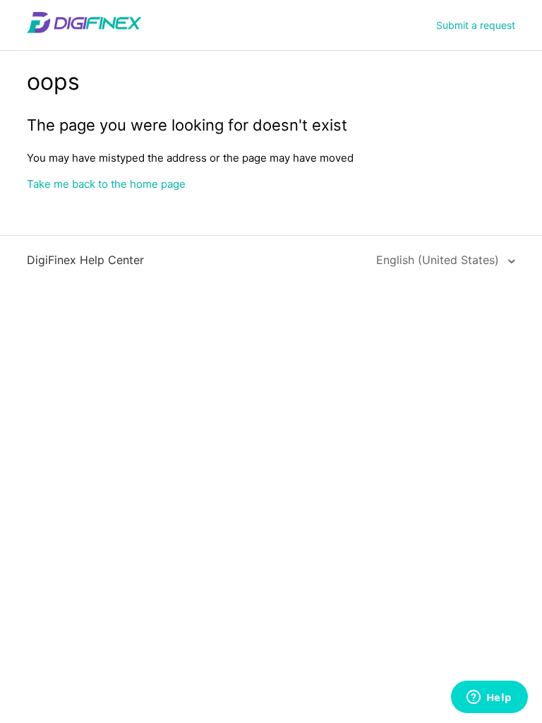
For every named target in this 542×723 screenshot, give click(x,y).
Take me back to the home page (106, 184)
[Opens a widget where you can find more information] (489, 698)
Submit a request (475, 25)
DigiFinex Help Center (85, 260)
